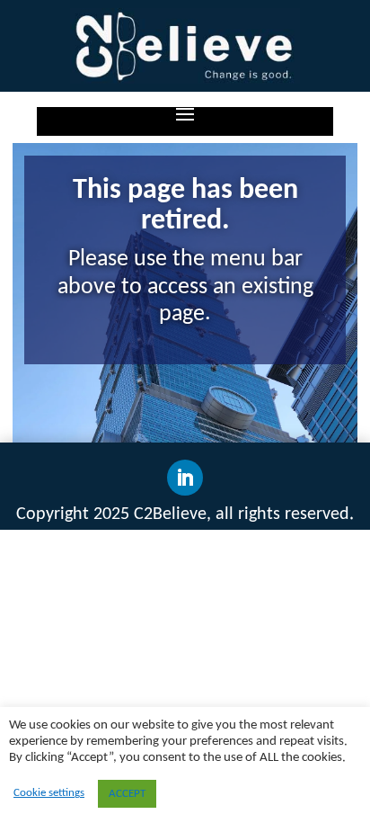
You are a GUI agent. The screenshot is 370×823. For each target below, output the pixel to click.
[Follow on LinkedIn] (185, 478)
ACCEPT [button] (127, 794)
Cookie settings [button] (48, 793)
